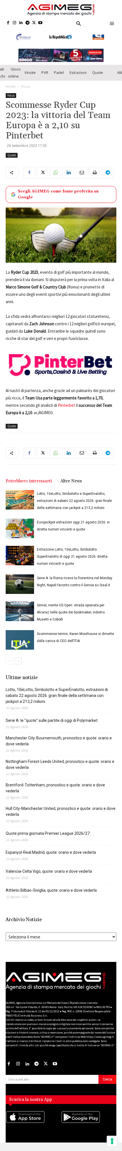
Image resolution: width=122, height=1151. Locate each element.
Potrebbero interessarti (29, 481)
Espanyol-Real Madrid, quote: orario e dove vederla (51, 852)
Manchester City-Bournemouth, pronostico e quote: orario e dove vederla (59, 741)
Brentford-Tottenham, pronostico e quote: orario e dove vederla (55, 788)
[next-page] (18, 660)
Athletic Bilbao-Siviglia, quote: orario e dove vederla (51, 890)
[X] (33, 23)
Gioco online (14, 73)
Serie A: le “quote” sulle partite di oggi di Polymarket (52, 720)
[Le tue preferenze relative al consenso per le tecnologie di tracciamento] (112, 1141)
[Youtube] (40, 23)
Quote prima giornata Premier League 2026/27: (48, 833)
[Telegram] (27, 23)
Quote (97, 72)
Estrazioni (78, 72)
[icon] (33, 1123)
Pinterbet (66, 405)
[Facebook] (8, 23)
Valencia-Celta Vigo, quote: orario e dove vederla (49, 871)
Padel (59, 72)
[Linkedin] (21, 23)
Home (11, 86)
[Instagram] (14, 23)
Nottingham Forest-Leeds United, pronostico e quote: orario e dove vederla (60, 764)
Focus (25, 86)
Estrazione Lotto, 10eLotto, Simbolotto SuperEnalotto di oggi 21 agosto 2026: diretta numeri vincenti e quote (72, 556)
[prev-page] (9, 660)
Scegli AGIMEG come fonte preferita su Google (58, 194)
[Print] (94, 172)
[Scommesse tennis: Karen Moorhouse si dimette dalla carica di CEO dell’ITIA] (20, 640)
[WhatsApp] (55, 172)
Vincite (30, 72)
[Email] (81, 172)
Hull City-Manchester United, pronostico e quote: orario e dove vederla (60, 811)
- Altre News (70, 481)
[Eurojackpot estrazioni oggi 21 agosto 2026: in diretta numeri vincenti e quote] (20, 528)
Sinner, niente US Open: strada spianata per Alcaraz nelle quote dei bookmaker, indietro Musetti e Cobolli (71, 612)
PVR (44, 72)
